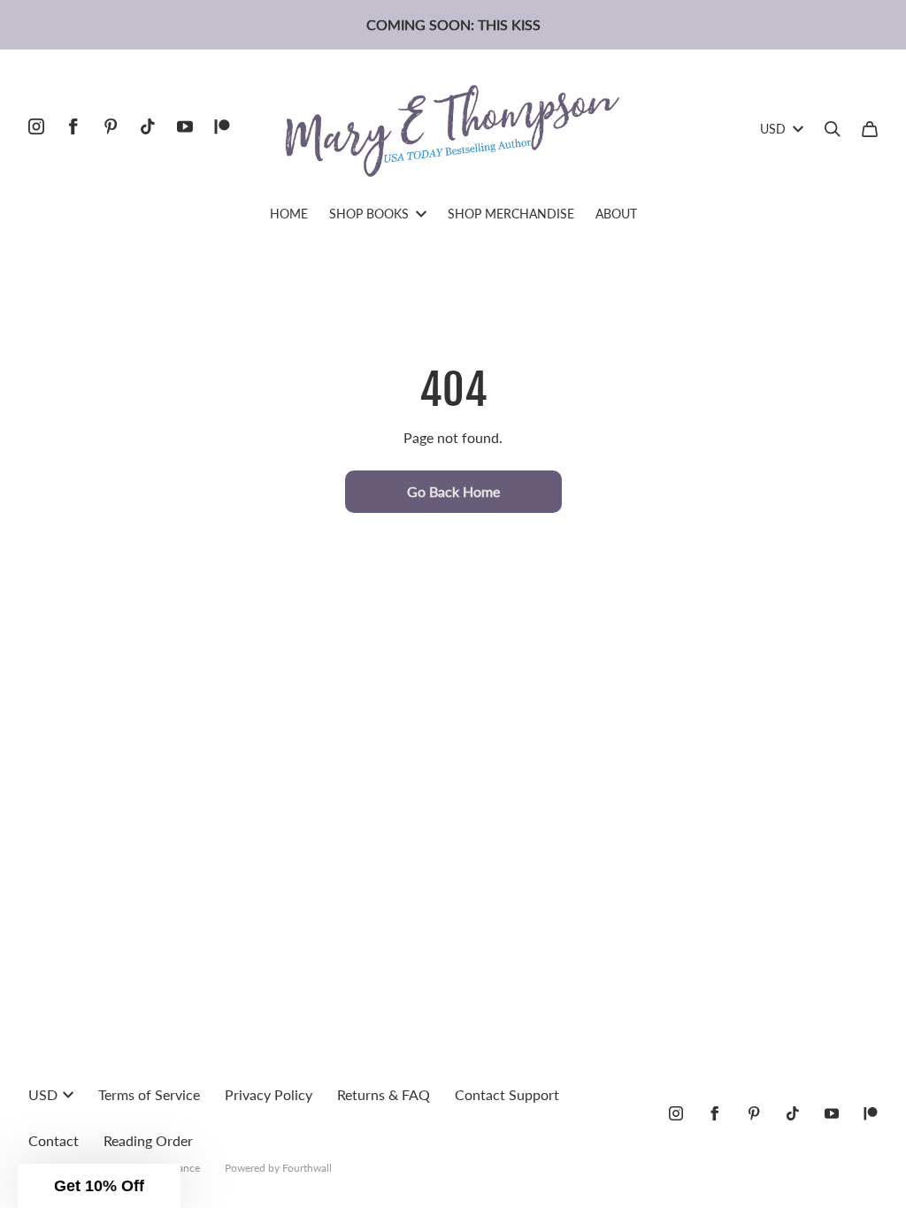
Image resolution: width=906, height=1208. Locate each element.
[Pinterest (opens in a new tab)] (111, 126)
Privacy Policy (268, 1094)
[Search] (833, 129)
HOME (289, 213)
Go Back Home (453, 491)
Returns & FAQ (383, 1094)
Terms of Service (149, 1094)
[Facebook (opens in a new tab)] (73, 126)
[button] (99, 1186)
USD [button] (773, 128)
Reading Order (148, 1140)
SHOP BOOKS (369, 213)
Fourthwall (307, 1167)
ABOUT (616, 213)
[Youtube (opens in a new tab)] (185, 126)
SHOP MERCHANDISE (511, 213)
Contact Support (507, 1094)
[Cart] (870, 129)
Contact (53, 1140)
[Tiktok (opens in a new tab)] (148, 126)
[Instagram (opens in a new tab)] (36, 126)
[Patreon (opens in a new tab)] (222, 126)
